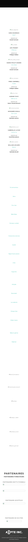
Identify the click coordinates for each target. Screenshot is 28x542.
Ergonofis (14, 271)
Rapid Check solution (14, 254)
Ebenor (14, 147)
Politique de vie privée (14, 535)
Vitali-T (14, 35)
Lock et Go (14, 132)
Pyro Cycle (14, 113)
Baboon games (14, 333)
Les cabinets (14, 302)
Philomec (14, 50)
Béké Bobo (14, 214)
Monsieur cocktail (14, 223)
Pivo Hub (14, 205)
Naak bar (14, 342)
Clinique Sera (14, 311)
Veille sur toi (14, 98)
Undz (14, 262)
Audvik (14, 245)
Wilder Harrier (14, 320)
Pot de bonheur (14, 187)
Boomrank (14, 293)
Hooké (14, 83)
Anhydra (14, 284)
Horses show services (14, 236)
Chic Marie (14, 65)
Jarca (14, 196)
